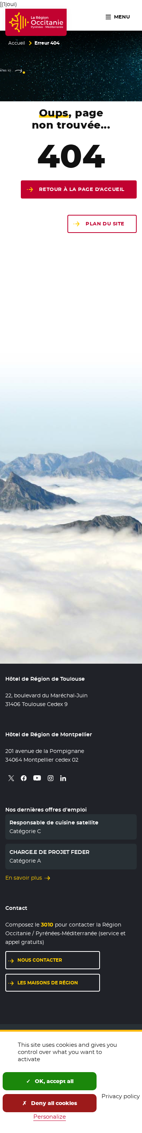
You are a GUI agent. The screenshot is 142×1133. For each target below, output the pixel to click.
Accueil (16, 43)
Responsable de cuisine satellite (53, 822)
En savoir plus (23, 877)
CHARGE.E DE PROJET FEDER (49, 852)
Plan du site (105, 224)
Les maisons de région (47, 983)
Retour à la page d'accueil (82, 189)
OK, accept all (53, 1081)
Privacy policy (120, 1096)
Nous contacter (39, 960)
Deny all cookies (53, 1103)
